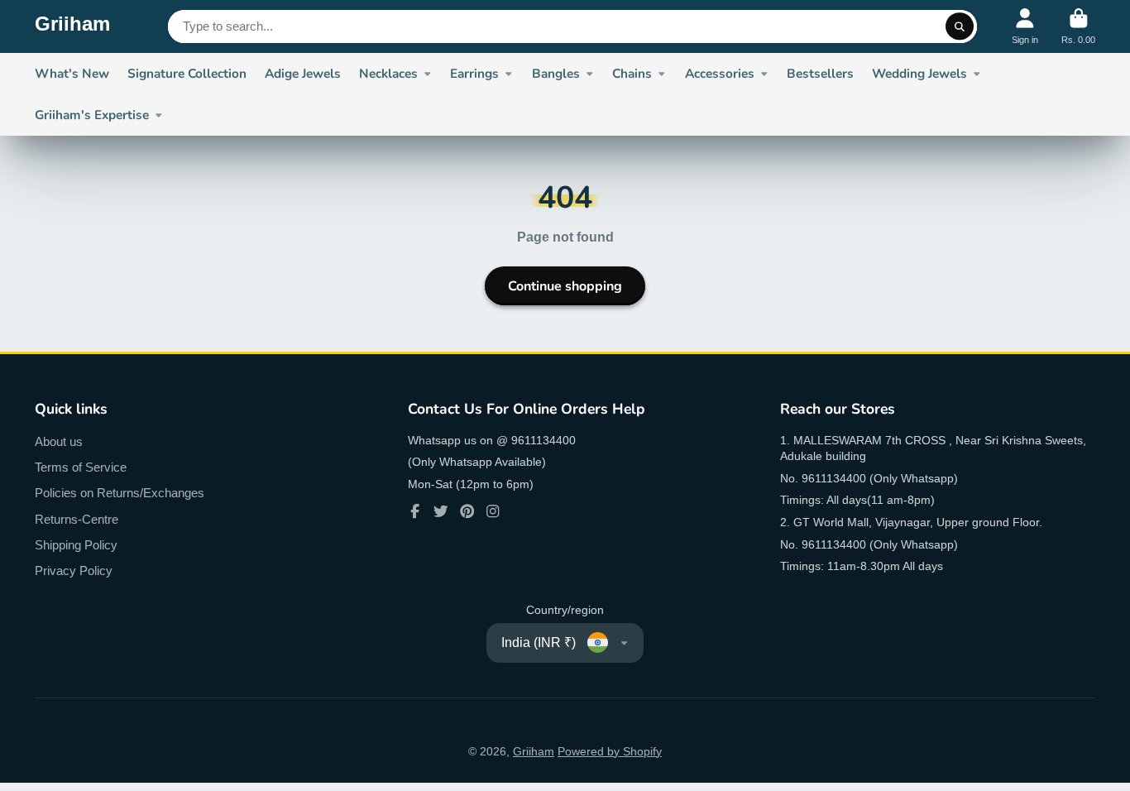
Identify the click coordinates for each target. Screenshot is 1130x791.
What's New (72, 73)
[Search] (960, 26)
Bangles (556, 73)
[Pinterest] (467, 511)
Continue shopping (565, 286)
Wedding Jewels (919, 73)
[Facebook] (415, 511)
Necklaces (388, 73)
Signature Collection (187, 73)
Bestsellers (820, 73)
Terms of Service (81, 467)
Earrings (474, 73)
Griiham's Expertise (92, 114)
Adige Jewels (303, 73)
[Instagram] (493, 511)
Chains (632, 73)
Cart (1078, 26)
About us (59, 441)
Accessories (719, 73)
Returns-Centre (76, 519)
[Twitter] (440, 511)
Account (1025, 26)
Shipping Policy (76, 545)
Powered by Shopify (610, 751)
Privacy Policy (74, 570)
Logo (72, 26)
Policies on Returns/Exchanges (119, 493)
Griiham (533, 751)
